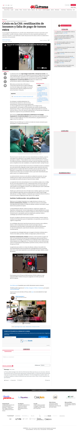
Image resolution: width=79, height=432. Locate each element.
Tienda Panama (41, 419)
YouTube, (26, 288)
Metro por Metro (25, 419)
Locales (11, 9)
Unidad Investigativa (46, 9)
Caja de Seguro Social (18, 326)
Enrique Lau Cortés (35, 326)
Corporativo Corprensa (11, 416)
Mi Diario (25, 416)
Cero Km (48, 419)
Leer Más (48, 345)
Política (20, 9)
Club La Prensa (7, 9)
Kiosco (75, 7)
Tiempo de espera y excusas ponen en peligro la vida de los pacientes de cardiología (42, 99)
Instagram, (31, 288)
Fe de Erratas (63, 9)
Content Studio (47, 416)
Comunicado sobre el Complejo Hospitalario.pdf (23, 96)
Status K (39, 9)
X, (37, 288)
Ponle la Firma (69, 9)
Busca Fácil (62, 416)
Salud (24, 326)
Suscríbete (73, 4)
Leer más (65, 33)
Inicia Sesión (67, 4)
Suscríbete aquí (13, 285)
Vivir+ (74, 9)
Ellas (36, 9)
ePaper (72, 7)
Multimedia (57, 9)
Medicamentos (29, 326)
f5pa (18, 419)
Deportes (33, 9)
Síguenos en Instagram (66, 25)
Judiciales (16, 9)
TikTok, (35, 288)
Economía (25, 9)
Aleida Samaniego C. (6, 39)
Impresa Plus (32, 419)
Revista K (40, 416)
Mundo (29, 9)
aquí (32, 292)
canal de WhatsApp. (14, 289)
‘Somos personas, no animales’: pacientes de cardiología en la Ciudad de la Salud (42, 94)
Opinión (52, 9)
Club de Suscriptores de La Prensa (10, 419)
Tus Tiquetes (55, 416)
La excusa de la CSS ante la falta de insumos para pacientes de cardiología (42, 89)
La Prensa (18, 416)
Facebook (41, 288)
